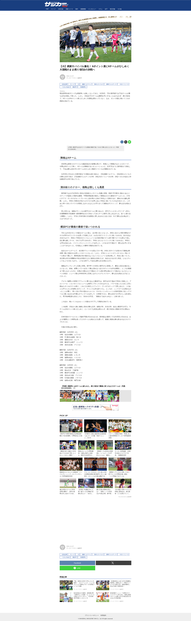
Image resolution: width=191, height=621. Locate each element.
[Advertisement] (95, 121)
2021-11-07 (70, 76)
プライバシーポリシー (92, 615)
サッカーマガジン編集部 (74, 78)
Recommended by (123, 496)
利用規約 (103, 615)
